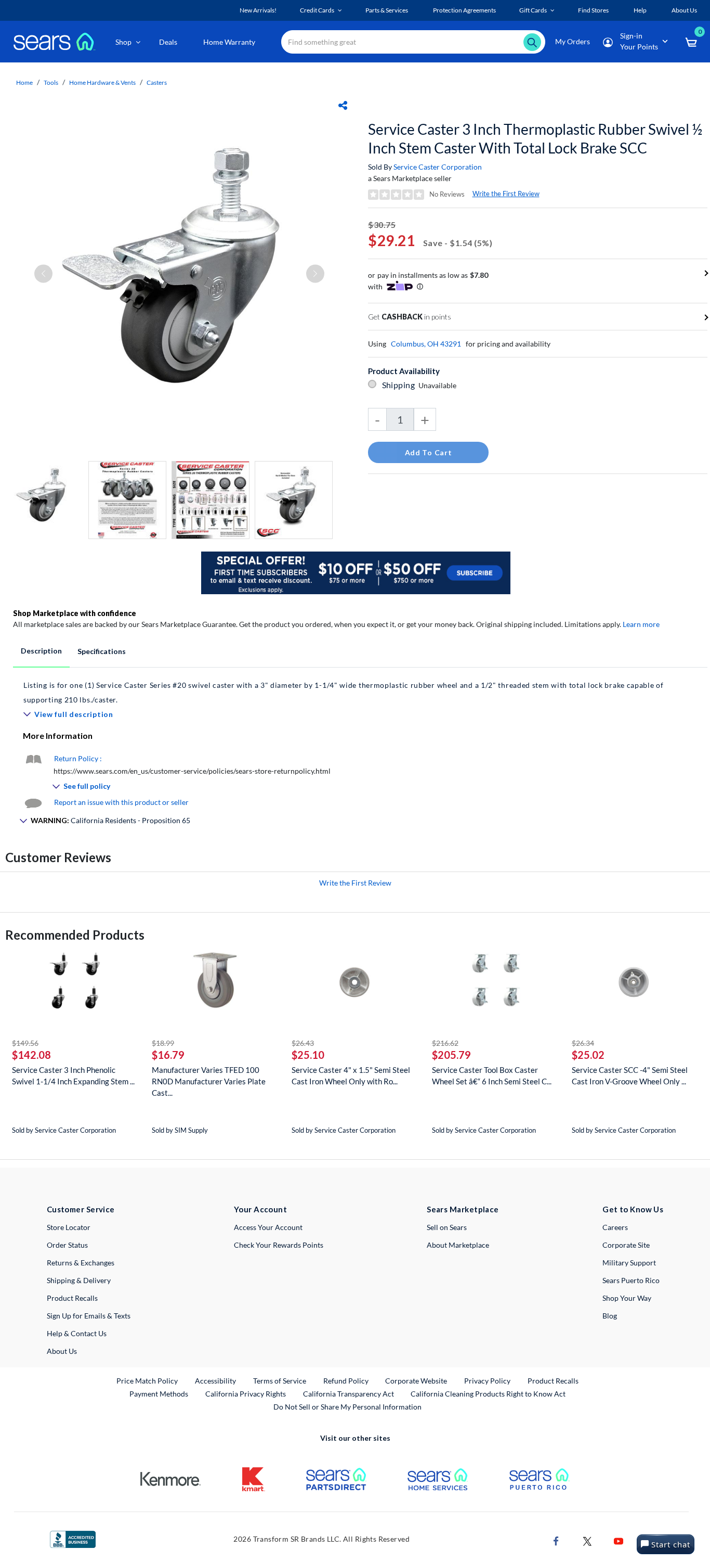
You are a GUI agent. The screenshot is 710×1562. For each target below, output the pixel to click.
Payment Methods (158, 1393)
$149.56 (25, 1043)
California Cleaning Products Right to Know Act (488, 1393)
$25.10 (308, 1054)
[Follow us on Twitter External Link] (587, 1539)
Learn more (641, 624)
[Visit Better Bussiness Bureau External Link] (73, 1538)
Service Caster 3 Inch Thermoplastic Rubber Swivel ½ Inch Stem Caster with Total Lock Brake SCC (535, 138)
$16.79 (168, 1054)
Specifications (101, 651)
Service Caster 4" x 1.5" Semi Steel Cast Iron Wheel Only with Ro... (351, 1075)
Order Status (67, 1244)
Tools (51, 82)
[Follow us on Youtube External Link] (618, 1539)
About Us (62, 1351)
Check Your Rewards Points (278, 1244)
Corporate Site (626, 1244)
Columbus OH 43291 (426, 343)
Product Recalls (72, 1298)
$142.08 (31, 1054)
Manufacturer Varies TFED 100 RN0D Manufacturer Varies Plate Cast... (209, 1081)
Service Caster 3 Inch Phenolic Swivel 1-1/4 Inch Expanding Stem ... (73, 1075)
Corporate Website (416, 1380)
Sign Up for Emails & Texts (88, 1315)
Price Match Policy (147, 1380)
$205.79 (451, 1054)
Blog (609, 1315)
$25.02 (588, 1054)
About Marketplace (458, 1244)
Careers (615, 1227)
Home (24, 82)
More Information (58, 735)
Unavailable (438, 385)
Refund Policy (346, 1380)
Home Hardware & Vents (102, 82)
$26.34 (583, 1043)
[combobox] (413, 42)
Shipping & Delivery (79, 1280)
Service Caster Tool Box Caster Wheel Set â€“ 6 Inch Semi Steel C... (491, 1075)
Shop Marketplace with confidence (74, 613)
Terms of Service (279, 1380)
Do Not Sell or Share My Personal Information (347, 1406)
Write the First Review (506, 193)
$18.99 (163, 1043)
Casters (157, 82)
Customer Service (81, 1209)
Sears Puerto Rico (631, 1280)
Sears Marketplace (463, 1209)
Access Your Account (268, 1227)
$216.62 (445, 1043)
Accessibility (215, 1380)
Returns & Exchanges (80, 1262)
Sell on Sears (447, 1227)
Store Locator (68, 1227)
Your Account (260, 1209)
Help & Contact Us (77, 1333)
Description (41, 650)
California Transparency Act (348, 1393)
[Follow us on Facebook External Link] (556, 1539)
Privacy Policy (487, 1380)
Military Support (629, 1262)
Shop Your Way (626, 1298)
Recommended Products (74, 934)
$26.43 (303, 1043)
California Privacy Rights (245, 1393)
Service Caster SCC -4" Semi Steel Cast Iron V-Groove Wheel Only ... (630, 1075)
